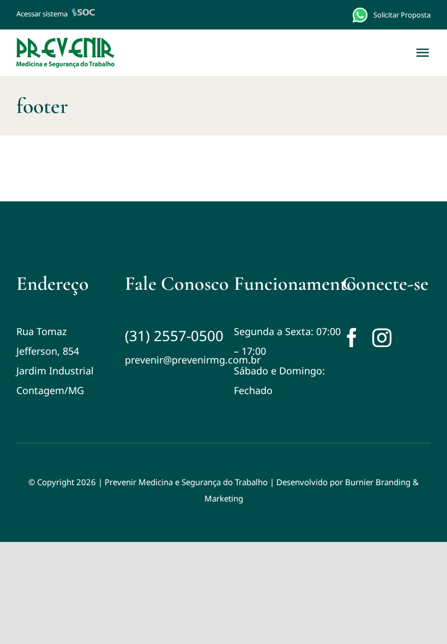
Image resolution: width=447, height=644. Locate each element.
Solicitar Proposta (402, 15)
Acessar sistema (42, 14)
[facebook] (351, 337)
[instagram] (381, 337)
